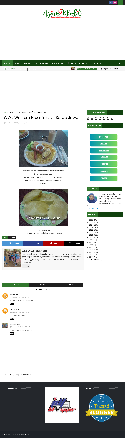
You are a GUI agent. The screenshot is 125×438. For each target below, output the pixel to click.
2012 (91, 254)
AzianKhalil (15, 324)
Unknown (14, 309)
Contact (46, 69)
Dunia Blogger (59, 63)
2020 (91, 235)
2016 (91, 245)
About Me (93, 188)
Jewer (12, 112)
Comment (77, 243)
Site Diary (34, 69)
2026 (91, 220)
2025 (91, 222)
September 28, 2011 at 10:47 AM (20, 312)
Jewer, (30, 123)
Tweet (16, 243)
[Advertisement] (63, 40)
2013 (91, 252)
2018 (91, 240)
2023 (91, 227)
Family (73, 63)
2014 (91, 249)
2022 (91, 230)
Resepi (23, 69)
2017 (91, 242)
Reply (12, 304)
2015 (91, 247)
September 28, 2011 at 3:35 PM (20, 327)
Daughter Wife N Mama (36, 63)
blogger (16, 285)
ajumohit (14, 294)
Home (9, 63)
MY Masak (84, 63)
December (95, 259)
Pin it (56, 243)
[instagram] (115, 2)
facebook (70, 285)
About (18, 63)
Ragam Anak (10, 69)
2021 (91, 232)
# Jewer (12, 237)
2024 (91, 225)
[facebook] (111, 2)
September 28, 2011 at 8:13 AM (20, 297)
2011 (91, 257)
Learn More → (92, 208)
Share (36, 243)
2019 (91, 237)
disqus (43, 285)
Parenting (97, 63)
